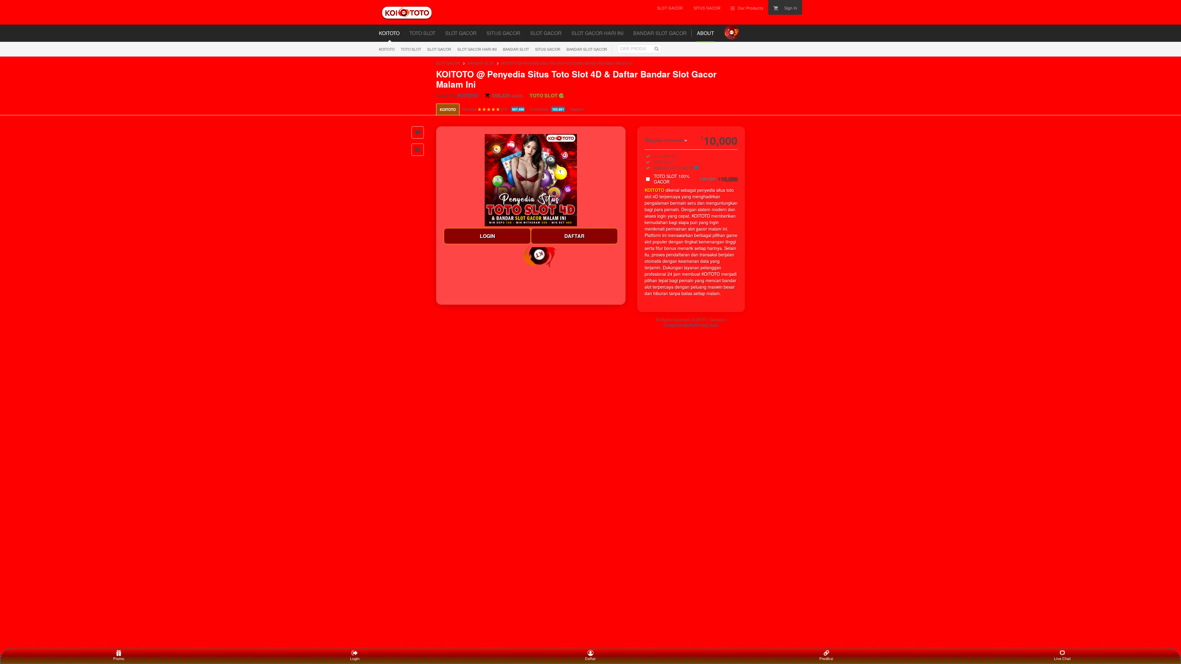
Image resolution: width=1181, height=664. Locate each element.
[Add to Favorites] (418, 132)
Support (576, 109)
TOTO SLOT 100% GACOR (696, 178)
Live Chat (1062, 658)
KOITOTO (387, 49)
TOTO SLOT (411, 49)
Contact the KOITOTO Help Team (691, 325)
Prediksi (826, 658)
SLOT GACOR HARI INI (477, 49)
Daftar (590, 658)
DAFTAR (574, 235)
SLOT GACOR (439, 49)
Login (355, 658)
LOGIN (487, 235)
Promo (118, 658)
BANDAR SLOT (516, 49)
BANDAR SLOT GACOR (587, 49)
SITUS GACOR (547, 49)
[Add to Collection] (418, 150)
